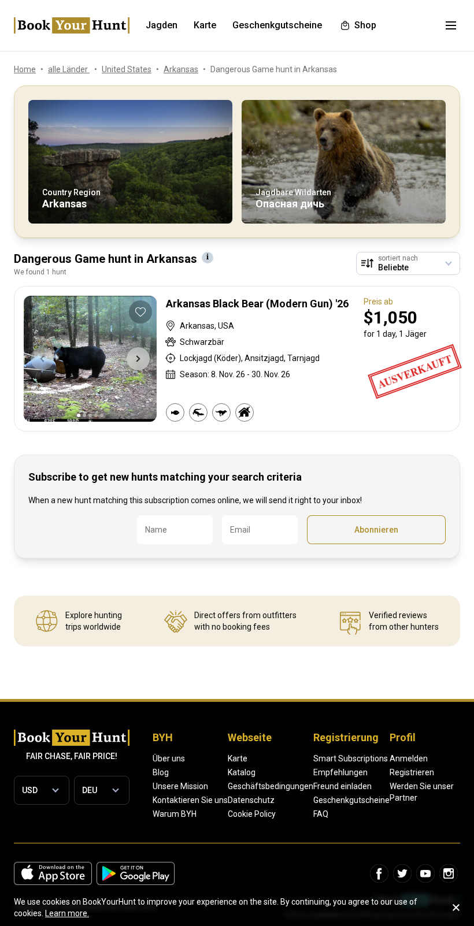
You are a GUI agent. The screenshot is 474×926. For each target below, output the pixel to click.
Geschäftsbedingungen (270, 786)
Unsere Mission (180, 786)
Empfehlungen (340, 772)
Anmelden (409, 758)
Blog (161, 772)
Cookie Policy (252, 814)
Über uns (169, 758)
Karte (237, 758)
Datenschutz (251, 800)
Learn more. (67, 913)
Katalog (241, 772)
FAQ (320, 814)
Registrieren (412, 772)
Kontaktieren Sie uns (190, 800)
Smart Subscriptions (350, 758)
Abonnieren (376, 529)
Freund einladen (342, 786)
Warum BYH (175, 814)
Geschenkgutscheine (351, 800)
